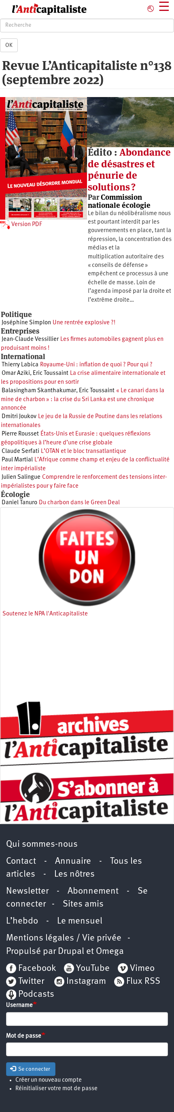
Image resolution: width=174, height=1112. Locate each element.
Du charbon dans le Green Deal (79, 503)
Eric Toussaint (50, 373)
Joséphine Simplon (26, 323)
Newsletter (27, 891)
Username (19, 1005)
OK (9, 45)
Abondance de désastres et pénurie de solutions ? (129, 169)
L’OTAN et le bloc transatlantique (83, 451)
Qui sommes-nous (42, 844)
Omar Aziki (16, 373)
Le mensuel (79, 921)
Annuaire (73, 861)
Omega (110, 951)
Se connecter (33, 1069)
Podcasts (36, 994)
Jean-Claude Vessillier (30, 339)
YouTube (92, 968)
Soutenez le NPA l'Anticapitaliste (45, 614)
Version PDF (26, 225)
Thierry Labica (20, 365)
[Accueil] (43, 9)
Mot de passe (23, 1036)
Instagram (86, 981)
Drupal (71, 951)
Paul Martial (17, 460)
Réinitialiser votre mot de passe (56, 1089)
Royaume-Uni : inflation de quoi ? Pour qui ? (96, 365)
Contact (21, 861)
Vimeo (142, 968)
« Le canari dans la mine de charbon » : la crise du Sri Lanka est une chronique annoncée (82, 399)
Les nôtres (74, 874)
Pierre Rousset (20, 434)
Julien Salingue (21, 477)
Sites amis (83, 904)
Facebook (36, 968)
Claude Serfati (20, 451)
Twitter (31, 981)
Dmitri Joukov (19, 417)
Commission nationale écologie (119, 201)
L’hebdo (22, 921)
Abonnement (93, 891)
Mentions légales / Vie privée (63, 938)
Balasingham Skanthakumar (39, 391)
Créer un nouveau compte (48, 1080)
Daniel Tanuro (19, 503)
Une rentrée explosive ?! (84, 323)
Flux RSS (143, 981)
